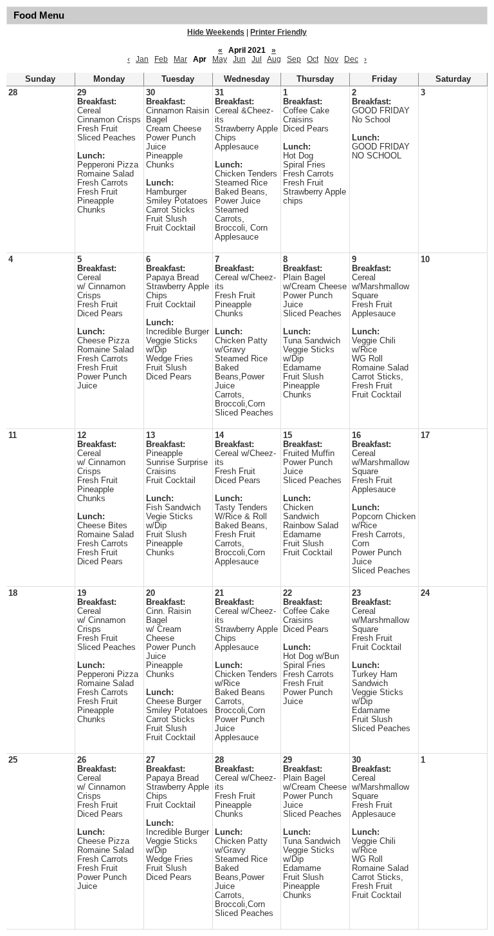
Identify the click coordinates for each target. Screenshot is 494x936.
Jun (239, 59)
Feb (161, 59)
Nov (331, 59)
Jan (142, 59)
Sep (294, 59)
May (219, 59)
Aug (274, 59)
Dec (351, 59)
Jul (257, 59)
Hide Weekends (215, 32)
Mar (180, 59)
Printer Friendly (278, 32)
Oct (312, 59)
